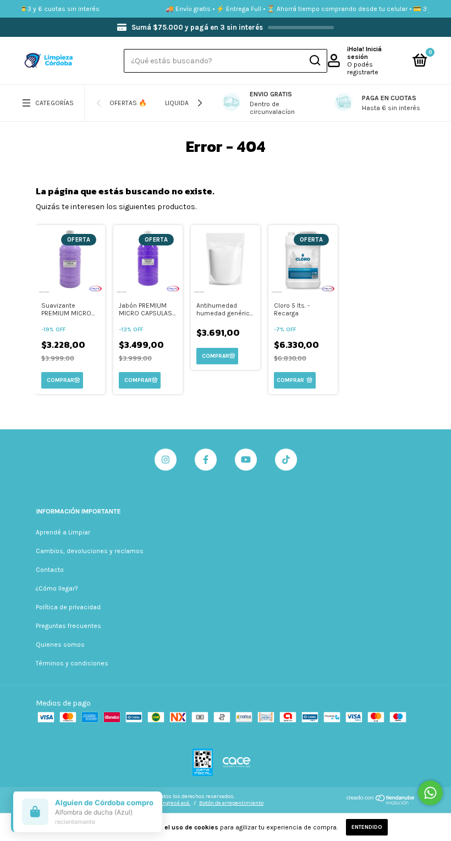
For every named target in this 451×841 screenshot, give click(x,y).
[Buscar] (314, 60)
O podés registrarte (362, 68)
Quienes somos (60, 644)
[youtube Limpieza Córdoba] (246, 460)
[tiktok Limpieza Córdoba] (286, 460)
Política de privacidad (68, 607)
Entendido (366, 827)
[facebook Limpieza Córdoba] (206, 460)
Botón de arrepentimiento (231, 803)
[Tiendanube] (380, 802)
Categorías (54, 103)
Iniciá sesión (364, 53)
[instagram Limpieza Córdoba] (166, 460)
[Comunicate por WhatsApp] (430, 792)
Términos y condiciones (72, 663)
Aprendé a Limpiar (63, 532)
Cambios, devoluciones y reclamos (90, 551)
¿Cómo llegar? (57, 588)
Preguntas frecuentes (68, 626)
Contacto (50, 570)
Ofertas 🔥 (128, 103)
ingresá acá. (175, 803)
